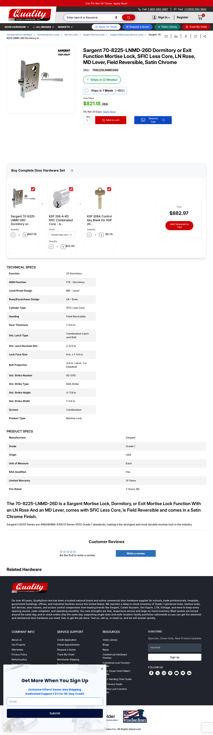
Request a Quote (66, 649)
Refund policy (19, 659)
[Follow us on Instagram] (164, 673)
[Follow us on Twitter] (157, 673)
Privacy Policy (19, 654)
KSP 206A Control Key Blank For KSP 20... (99, 220)
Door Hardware (15, 26)
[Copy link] (204, 36)
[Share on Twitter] (195, 36)
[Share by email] (166, 36)
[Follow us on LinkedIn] (189, 673)
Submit (55, 713)
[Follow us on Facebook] (151, 673)
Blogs (106, 644)
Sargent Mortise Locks (94, 35)
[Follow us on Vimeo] (183, 673)
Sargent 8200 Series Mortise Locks (126, 35)
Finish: (52, 229)
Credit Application (67, 639)
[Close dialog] (102, 669)
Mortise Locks (71, 35)
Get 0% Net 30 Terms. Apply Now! (106, 3)
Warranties (17, 649)
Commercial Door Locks (48, 35)
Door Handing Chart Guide (117, 679)
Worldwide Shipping (68, 659)
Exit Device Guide (112, 684)
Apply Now (109, 111)
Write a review (136, 553)
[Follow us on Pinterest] (170, 673)
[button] (116, 17)
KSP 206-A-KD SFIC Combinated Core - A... (61, 220)
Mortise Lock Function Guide (115, 691)
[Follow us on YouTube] (176, 673)
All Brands (43, 26)
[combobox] (92, 17)
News (106, 649)
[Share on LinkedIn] (176, 36)
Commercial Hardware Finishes (115, 656)
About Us (17, 639)
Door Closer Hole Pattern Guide (116, 673)
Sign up (174, 657)
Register (182, 17)
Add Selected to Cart (179, 225)
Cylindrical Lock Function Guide (116, 664)
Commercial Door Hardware (19, 35)
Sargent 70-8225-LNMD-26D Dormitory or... (23, 220)
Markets (64, 26)
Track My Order (66, 654)
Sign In (162, 17)
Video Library (110, 639)
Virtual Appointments (68, 644)
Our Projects (18, 644)
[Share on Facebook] (186, 36)
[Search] (128, 17)
